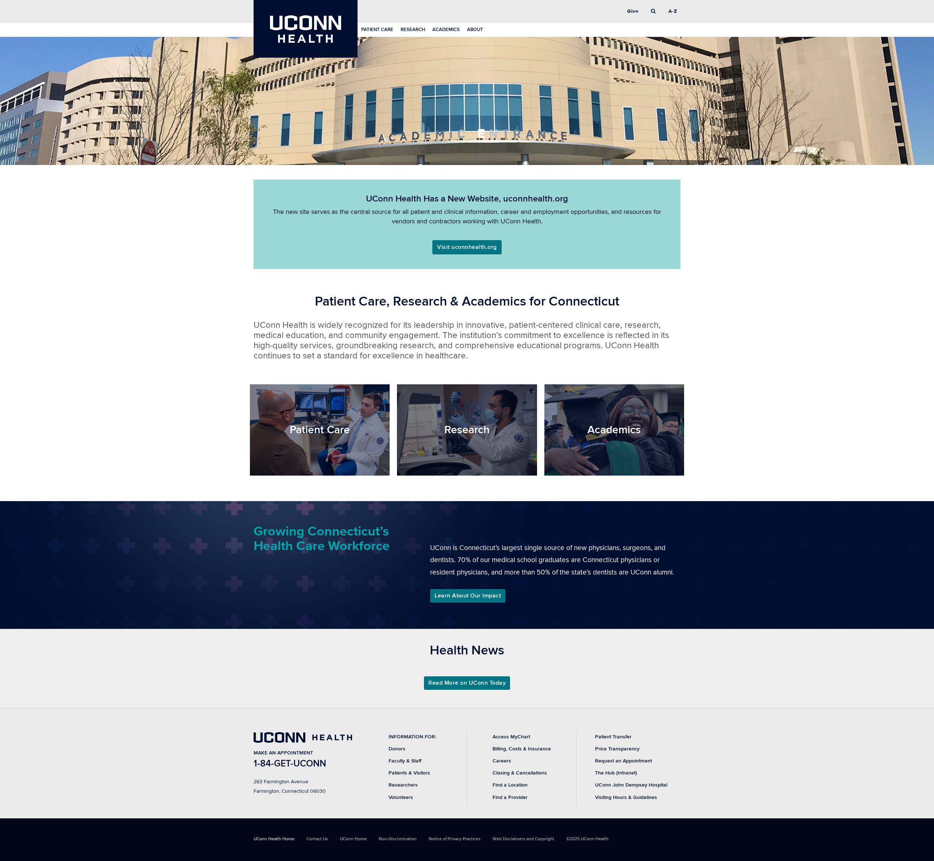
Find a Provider (510, 797)
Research (413, 29)
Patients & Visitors (409, 773)
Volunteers (401, 797)
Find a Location (510, 785)
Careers (502, 761)
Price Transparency (617, 749)
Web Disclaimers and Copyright (523, 839)
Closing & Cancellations (520, 773)
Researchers (403, 785)
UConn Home (353, 839)
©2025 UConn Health (587, 839)
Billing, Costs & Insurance (522, 749)
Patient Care (377, 29)
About (475, 29)
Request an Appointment (623, 761)
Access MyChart (511, 737)
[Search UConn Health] (653, 11)
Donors (397, 749)
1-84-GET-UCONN (290, 763)
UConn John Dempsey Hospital (631, 785)
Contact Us (317, 839)
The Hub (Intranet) (616, 773)
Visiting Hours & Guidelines (626, 797)
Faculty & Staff (405, 761)
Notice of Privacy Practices (454, 839)
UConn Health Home (274, 839)
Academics (446, 29)
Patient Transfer (613, 737)
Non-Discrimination (398, 839)
